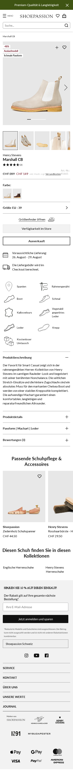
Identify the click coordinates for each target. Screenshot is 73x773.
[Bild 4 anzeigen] (40, 119)
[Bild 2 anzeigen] (33, 119)
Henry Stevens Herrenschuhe (54, 569)
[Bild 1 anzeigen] (29, 119)
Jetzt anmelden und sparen (35, 619)
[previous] (8, 87)
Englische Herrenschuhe (18, 567)
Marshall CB (9, 36)
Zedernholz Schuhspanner (19, 531)
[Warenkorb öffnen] (64, 16)
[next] (65, 87)
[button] (36, 165)
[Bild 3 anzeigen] (36, 119)
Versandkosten (53, 174)
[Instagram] (26, 655)
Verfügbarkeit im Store (36, 228)
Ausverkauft (36, 241)
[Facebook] (46, 655)
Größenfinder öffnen (32, 219)
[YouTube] (36, 655)
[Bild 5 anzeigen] (44, 119)
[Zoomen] (57, 47)
